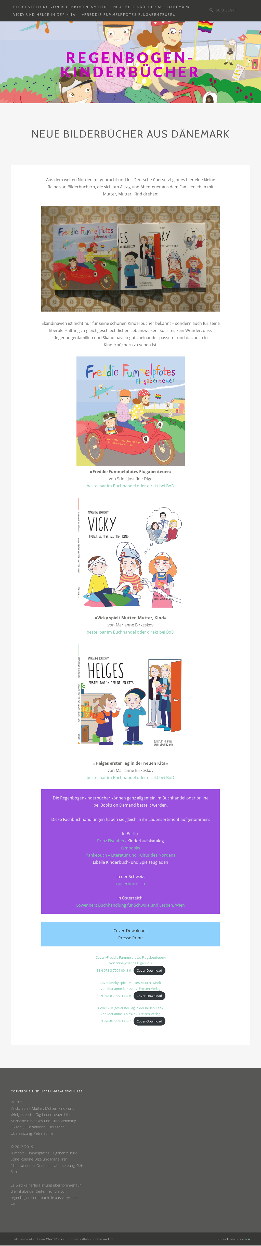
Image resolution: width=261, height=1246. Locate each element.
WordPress (55, 1239)
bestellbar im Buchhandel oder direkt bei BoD (130, 486)
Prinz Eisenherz (111, 841)
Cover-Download (149, 970)
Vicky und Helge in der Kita (44, 15)
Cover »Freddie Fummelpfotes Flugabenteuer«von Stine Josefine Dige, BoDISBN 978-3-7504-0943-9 (131, 964)
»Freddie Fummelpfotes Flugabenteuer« (129, 15)
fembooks (130, 848)
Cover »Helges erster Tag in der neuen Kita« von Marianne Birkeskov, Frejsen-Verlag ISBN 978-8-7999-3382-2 (129, 1014)
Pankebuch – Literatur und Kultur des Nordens (130, 855)
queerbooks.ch (130, 883)
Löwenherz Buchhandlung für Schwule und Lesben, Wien (130, 905)
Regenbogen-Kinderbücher (130, 64)
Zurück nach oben (233, 1239)
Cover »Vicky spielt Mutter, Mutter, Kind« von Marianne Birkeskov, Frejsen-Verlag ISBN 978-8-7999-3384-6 (128, 989)
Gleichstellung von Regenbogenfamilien (60, 7)
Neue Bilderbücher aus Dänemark (151, 7)
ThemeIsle (105, 1239)
